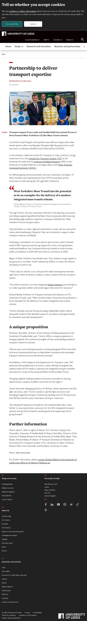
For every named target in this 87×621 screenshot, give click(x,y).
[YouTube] (58, 505)
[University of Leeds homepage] (18, 34)
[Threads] (46, 510)
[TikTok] (77, 505)
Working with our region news (20, 80)
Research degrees (8, 491)
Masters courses (8, 488)
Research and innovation (39, 46)
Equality (4, 539)
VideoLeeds (6, 590)
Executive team (7, 543)
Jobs (3, 567)
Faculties (57, 39)
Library (4, 579)
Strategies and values (9, 535)
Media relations (7, 586)
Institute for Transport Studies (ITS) (45, 158)
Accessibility (37, 612)
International (6, 495)
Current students (31, 39)
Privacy (27, 612)
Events (4, 550)
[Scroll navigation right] (84, 46)
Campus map (6, 516)
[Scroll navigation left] (2, 46)
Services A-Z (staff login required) (14, 575)
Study (17, 46)
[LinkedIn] (52, 505)
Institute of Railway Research (47, 161)
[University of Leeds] (71, 616)
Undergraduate (7, 484)
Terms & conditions (9, 615)
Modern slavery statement (11, 618)
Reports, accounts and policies (13, 531)
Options (33, 23)
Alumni (69, 39)
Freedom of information (28, 615)
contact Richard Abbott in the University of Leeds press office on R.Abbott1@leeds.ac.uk (43, 461)
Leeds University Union (10, 602)
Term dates (6, 571)
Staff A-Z (5, 594)
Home (8, 46)
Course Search (7, 499)
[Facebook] (46, 505)
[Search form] (82, 40)
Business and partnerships (67, 46)
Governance (6, 527)
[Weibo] (71, 505)
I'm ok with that (12, 23)
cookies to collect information (22, 11)
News (3, 54)
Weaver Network (55, 284)
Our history (6, 520)
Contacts (5, 598)
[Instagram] (65, 505)
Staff (45, 39)
